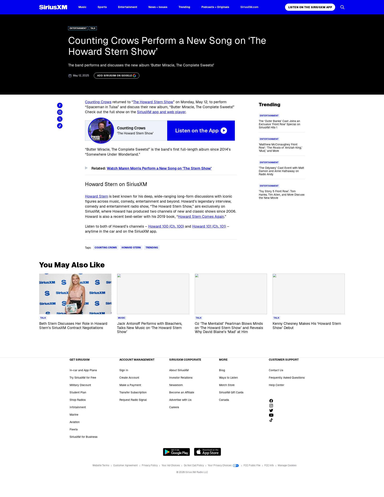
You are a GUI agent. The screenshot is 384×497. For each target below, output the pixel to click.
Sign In (123, 370)
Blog (222, 370)
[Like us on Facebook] (272, 400)
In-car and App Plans (83, 370)
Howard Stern (96, 196)
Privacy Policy (150, 465)
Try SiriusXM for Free (83, 377)
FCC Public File (252, 465)
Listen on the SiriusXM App (310, 7)
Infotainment (78, 407)
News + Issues (157, 7)
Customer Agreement (125, 465)
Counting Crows (98, 102)
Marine (74, 414)
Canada (224, 400)
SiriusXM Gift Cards (231, 392)
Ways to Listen (228, 377)
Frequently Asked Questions (287, 377)
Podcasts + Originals (215, 7)
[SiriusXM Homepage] (53, 7)
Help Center (276, 385)
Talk (92, 28)
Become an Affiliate (181, 392)
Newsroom (176, 385)
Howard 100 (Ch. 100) (166, 226)
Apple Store (207, 452)
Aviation (75, 422)
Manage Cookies (287, 465)
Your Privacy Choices (220, 465)
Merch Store (227, 385)
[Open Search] (342, 7)
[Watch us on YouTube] (272, 415)
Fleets (74, 429)
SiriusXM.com (249, 7)
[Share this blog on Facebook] (60, 105)
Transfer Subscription (133, 392)
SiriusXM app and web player (161, 112)
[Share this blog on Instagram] (60, 112)
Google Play (176, 452)
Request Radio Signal (133, 400)
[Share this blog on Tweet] (60, 119)
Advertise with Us (180, 400)
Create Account (129, 377)
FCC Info (269, 465)
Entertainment (127, 7)
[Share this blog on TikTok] (60, 126)
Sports (102, 7)
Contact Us (276, 370)
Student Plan (78, 392)
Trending (184, 7)
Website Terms (101, 465)
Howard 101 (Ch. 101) (209, 226)
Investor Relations (180, 377)
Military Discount (80, 385)
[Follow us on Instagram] (272, 405)
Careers (174, 407)
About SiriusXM (179, 370)
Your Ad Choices (171, 465)
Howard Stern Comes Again (201, 216)
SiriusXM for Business (83, 437)
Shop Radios (78, 400)
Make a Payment (130, 385)
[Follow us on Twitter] (272, 410)
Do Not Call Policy (194, 465)
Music (82, 7)
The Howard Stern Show (153, 102)
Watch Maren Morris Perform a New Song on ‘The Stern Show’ (159, 168)
